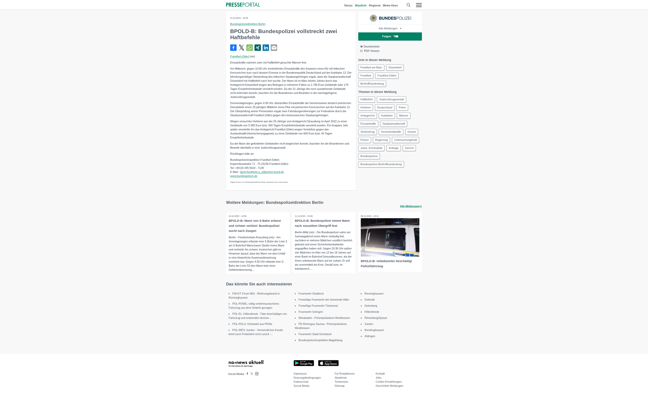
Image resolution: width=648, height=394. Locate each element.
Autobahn (387, 115)
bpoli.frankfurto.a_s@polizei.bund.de (262, 172)
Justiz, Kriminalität (371, 148)
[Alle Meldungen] (390, 21)
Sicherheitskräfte (391, 131)
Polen (402, 107)
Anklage (394, 148)
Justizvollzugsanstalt (391, 99)
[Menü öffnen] (419, 5)
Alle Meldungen (388, 28)
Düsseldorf (394, 67)
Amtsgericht (367, 115)
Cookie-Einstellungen (389, 381)
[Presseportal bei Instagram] (255, 373)
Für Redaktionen (345, 373)
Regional (374, 5)
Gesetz (412, 131)
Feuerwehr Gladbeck (311, 293)
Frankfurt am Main (371, 67)
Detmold (369, 299)
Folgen (386, 36)
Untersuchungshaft (405, 139)
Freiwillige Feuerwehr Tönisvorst (318, 305)
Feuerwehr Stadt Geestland (315, 334)
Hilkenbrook (371, 311)
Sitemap (340, 385)
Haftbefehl (366, 99)
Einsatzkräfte (368, 123)
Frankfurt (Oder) (239, 56)
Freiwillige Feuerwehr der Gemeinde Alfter (324, 299)
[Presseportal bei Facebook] (246, 374)
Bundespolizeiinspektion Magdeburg (320, 340)
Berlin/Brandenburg (372, 83)
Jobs (378, 377)
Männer (403, 115)
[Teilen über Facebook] (233, 47)
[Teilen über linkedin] (266, 47)
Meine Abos (390, 5)
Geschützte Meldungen (389, 385)
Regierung (381, 139)
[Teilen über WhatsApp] (249, 47)
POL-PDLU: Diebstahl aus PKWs (252, 324)
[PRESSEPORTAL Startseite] (243, 5)
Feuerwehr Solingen (311, 311)
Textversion (341, 381)
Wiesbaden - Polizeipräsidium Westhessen (324, 317)
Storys (348, 5)
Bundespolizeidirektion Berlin (247, 24)
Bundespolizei (369, 156)
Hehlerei (365, 107)
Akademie (341, 377)
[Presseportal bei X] (250, 374)
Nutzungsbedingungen (307, 377)
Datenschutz (301, 381)
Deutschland (384, 107)
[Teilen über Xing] (257, 47)
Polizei (364, 139)
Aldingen (369, 336)
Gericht (409, 148)
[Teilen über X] (241, 47)
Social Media (301, 385)
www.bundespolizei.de (243, 176)
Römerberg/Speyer (375, 317)
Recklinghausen (374, 330)
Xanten (368, 324)
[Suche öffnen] (409, 5)
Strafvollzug (367, 131)
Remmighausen (374, 293)
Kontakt (380, 373)
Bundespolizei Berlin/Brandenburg (381, 164)
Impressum (300, 373)
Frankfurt (365, 75)
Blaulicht (360, 5)
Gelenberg (370, 305)
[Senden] (274, 47)
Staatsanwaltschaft (393, 123)
